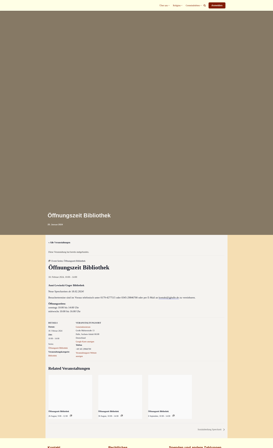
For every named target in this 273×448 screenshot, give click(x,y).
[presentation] (70, 391)
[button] (168, 5)
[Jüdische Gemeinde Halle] (53, 5)
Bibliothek (52, 356)
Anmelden (217, 5)
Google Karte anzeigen (85, 342)
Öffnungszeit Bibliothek (58, 348)
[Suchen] (204, 5)
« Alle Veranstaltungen (59, 242)
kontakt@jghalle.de (169, 297)
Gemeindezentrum (83, 327)
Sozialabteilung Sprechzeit (210, 429)
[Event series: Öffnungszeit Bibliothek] (71, 415)
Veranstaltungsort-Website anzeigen (86, 354)
